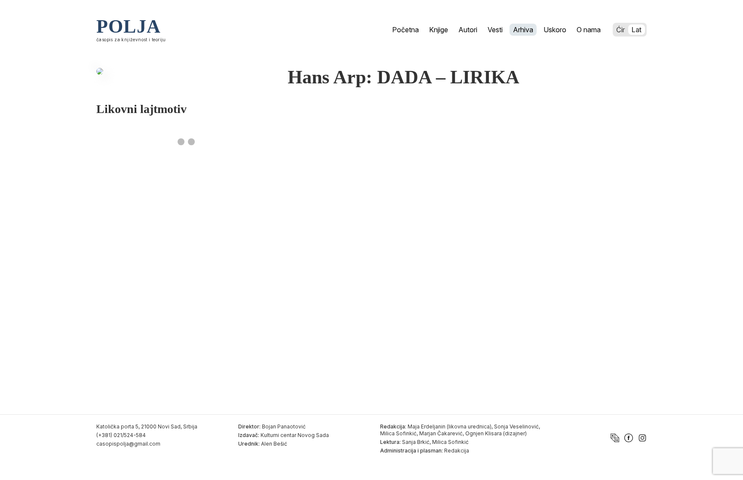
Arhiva (523, 29)
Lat (637, 29)
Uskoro (554, 29)
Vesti (495, 29)
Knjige (438, 29)
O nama (589, 29)
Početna (405, 29)
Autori (467, 29)
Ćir (620, 29)
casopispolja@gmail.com (128, 443)
